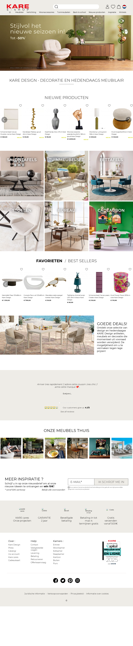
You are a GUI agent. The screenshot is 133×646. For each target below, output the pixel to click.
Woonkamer (59, 548)
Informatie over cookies (97, 594)
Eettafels (111, 159)
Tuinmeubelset (66, 159)
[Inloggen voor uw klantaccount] (107, 7)
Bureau (66, 210)
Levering (35, 553)
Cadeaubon (111, 210)
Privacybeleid (77, 594)
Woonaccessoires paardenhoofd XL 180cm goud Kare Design (76, 134)
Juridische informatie (34, 594)
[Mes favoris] (113, 7)
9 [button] (73, 402)
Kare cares (13, 557)
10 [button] (75, 402)
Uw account (14, 554)
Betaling (35, 556)
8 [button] (71, 402)
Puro (55, 563)
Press (11, 548)
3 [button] (62, 402)
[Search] (56, 6)
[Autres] (11, 13)
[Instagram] (77, 580)
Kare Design (14, 545)
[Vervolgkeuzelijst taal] (124, 7)
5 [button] (66, 402)
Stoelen (21, 210)
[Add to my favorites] (20, 105)
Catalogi (12, 551)
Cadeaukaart (14, 560)
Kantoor (57, 557)
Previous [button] (4, 120)
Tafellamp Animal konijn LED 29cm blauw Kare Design (76, 297)
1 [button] (58, 402)
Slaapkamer (58, 554)
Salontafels (22, 159)
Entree (56, 545)
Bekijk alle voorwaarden (53, 490)
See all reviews (67, 412)
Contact (34, 545)
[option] (66, 43)
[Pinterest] (70, 580)
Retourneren (37, 559)
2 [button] (60, 402)
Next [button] (129, 120)
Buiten (56, 560)
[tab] (51, 260)
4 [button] (64, 402)
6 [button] (68, 402)
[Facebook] (55, 580)
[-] (66, 43)
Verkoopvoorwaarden (58, 594)
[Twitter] (62, 580)
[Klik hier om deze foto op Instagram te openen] (1, 461)
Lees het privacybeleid (82, 489)
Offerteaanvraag (38, 562)
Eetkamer (58, 551)
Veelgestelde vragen (37, 549)
